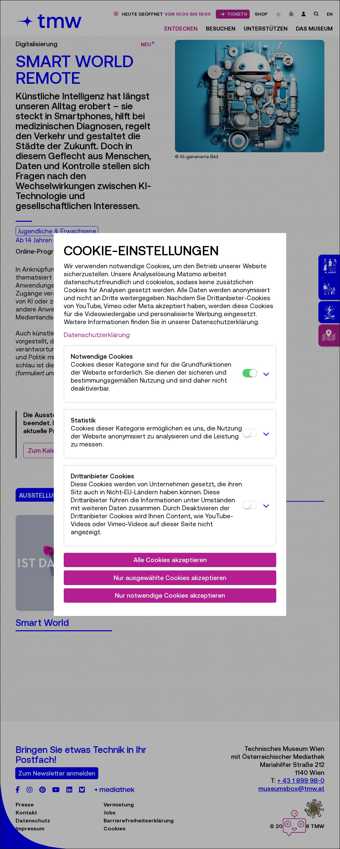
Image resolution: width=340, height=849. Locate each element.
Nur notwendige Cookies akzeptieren (170, 595)
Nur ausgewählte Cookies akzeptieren (170, 577)
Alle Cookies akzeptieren (170, 559)
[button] (265, 374)
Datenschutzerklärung (97, 334)
